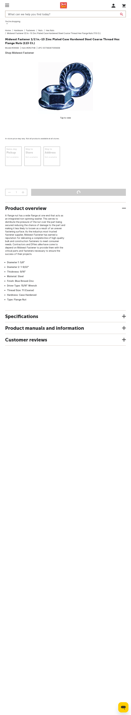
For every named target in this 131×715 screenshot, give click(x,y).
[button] (114, 6)
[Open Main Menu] (7, 5)
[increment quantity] (23, 192)
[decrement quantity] (9, 192)
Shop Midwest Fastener (19, 52)
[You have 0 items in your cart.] (124, 5)
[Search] (121, 14)
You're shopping (12, 21)
